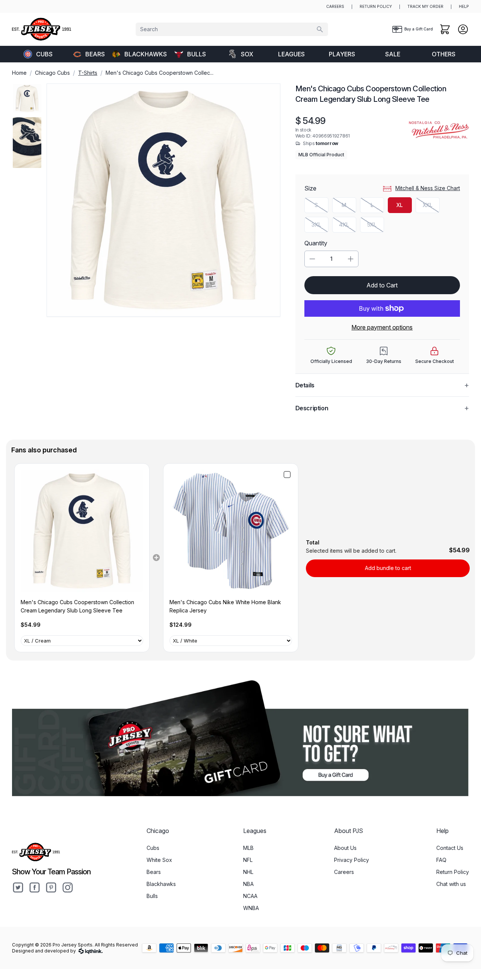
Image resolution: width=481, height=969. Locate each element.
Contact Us (449, 848)
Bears (95, 54)
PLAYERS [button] (342, 54)
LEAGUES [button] (291, 54)
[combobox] (232, 29)
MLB (248, 848)
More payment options (382, 327)
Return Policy (452, 872)
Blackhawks (144, 54)
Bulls (196, 54)
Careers (344, 872)
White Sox (159, 860)
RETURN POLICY (376, 6)
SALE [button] (392, 54)
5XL (375, 226)
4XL (347, 226)
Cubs (44, 54)
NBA (248, 884)
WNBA (251, 908)
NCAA (250, 896)
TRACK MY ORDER (425, 6)
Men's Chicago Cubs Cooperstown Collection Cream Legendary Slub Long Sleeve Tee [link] (77, 606)
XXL (431, 207)
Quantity (315, 243)
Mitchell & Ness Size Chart (427, 188)
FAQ (441, 860)
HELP (464, 6)
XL (399, 205)
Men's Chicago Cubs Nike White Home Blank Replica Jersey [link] (225, 606)
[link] (82, 531)
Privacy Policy (351, 860)
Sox (247, 54)
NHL (248, 872)
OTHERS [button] (443, 54)
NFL (248, 860)
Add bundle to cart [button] (388, 568)
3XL (320, 226)
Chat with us (451, 884)
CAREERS (335, 6)
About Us (345, 848)
